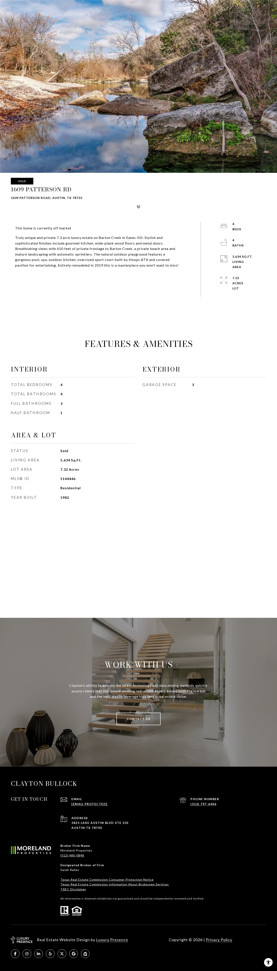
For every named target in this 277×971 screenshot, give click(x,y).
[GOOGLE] (73, 953)
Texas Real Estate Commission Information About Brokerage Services (114, 884)
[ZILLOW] (85, 953)
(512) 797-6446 (203, 804)
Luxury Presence (112, 939)
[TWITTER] (62, 953)
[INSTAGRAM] (27, 953)
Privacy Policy (219, 939)
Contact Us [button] (138, 719)
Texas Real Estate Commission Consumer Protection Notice (107, 879)
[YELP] (50, 953)
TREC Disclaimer (73, 889)
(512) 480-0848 (72, 855)
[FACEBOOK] (15, 953)
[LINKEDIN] (38, 953)
